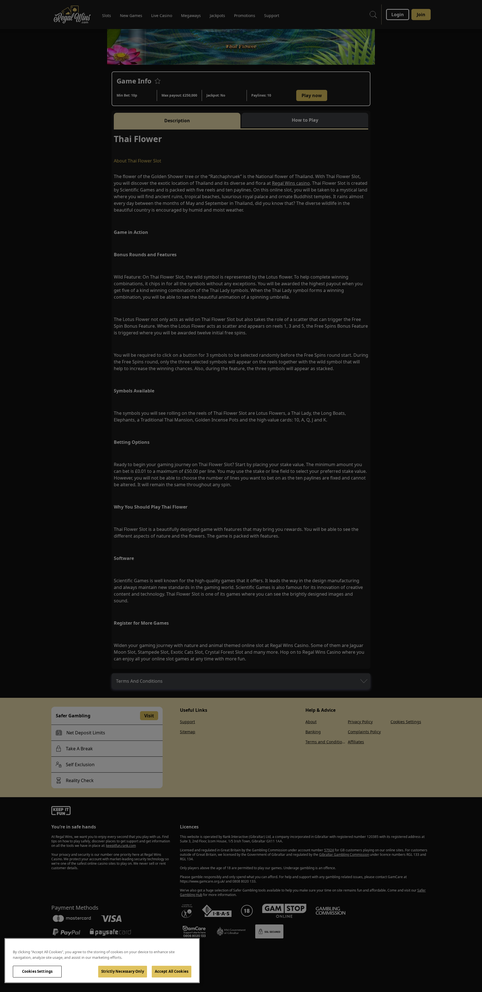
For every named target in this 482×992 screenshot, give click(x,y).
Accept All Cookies (171, 971)
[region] (102, 960)
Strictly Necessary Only (122, 971)
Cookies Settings (37, 971)
